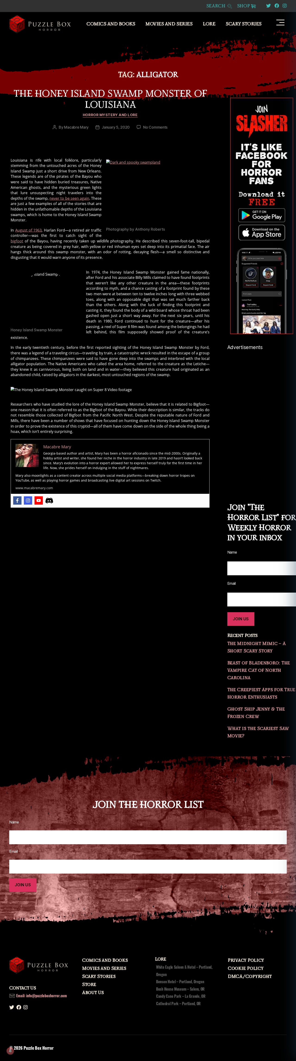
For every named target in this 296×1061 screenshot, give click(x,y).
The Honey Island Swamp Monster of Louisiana (110, 99)
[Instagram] (28, 500)
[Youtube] (38, 500)
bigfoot (17, 241)
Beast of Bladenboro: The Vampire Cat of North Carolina (258, 670)
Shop (243, 6)
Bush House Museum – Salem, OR (180, 989)
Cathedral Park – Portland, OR (178, 1003)
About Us (93, 993)
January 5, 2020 (116, 127)
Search (216, 6)
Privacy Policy (246, 960)
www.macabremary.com (34, 488)
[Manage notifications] (10, 1051)
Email (13, 851)
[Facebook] (17, 500)
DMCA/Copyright (250, 977)
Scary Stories (244, 24)
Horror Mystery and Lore (110, 115)
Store (89, 985)
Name (14, 822)
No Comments (155, 127)
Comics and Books (110, 24)
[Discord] (49, 500)
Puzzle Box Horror (38, 1048)
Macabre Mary (76, 127)
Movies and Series (168, 24)
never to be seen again (69, 198)
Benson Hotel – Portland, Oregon (180, 981)
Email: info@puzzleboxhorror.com (41, 995)
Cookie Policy (246, 968)
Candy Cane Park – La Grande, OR (181, 996)
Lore (209, 24)
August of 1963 (28, 230)
